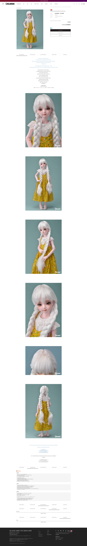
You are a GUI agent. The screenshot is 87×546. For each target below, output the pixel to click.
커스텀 (51, 3)
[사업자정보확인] (18, 539)
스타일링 (46, 3)
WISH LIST (60, 35)
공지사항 (48, 530)
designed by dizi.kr (22, 543)
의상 (31, 3)
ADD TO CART (60, 32)
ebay (68, 531)
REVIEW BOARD (54, 54)
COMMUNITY (19, 8)
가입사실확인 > (57, 534)
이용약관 (39, 533)
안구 (23, 3)
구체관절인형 (19, 3)
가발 (27, 3)
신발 (41, 3)
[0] (83, 3)
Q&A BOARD (65, 54)
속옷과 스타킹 (36, 3)
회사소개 (39, 531)
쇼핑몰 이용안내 (40, 534)
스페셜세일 (56, 3)
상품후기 (48, 533)
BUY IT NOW (60, 30)
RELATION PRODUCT (43, 54)
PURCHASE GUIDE (32, 54)
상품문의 (48, 531)
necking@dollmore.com (22, 541)
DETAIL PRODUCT (21, 54)
